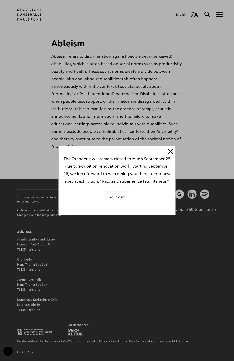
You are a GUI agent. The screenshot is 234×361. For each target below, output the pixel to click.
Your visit (117, 197)
